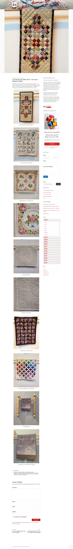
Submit (45, 176)
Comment (14, 487)
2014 (45, 263)
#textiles (16, 474)
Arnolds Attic (25, 4)
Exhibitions (16, 470)
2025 (46, 237)
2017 (45, 256)
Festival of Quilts (32, 83)
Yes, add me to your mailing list (20, 516)
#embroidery (22, 472)
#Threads (25, 474)
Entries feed (45, 270)
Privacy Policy (14, 546)
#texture (20, 474)
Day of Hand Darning (47, 194)
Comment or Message (48, 166)
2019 (45, 251)
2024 (46, 239)
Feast (44, 198)
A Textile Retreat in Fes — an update (52, 208)
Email (13, 506)
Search (44, 181)
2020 (46, 249)
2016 (45, 258)
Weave (47, 213)
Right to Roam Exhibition (47, 196)
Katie (22, 78)
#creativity (16, 472)
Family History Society (47, 192)
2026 (46, 220)
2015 (45, 260)
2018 (45, 253)
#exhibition (27, 472)
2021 (45, 246)
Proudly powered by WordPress (23, 546)
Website (14, 511)
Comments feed (46, 272)
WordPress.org (45, 274)
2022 (46, 244)
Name (13, 501)
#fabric (32, 472)
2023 (46, 242)
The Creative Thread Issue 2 (48, 190)
